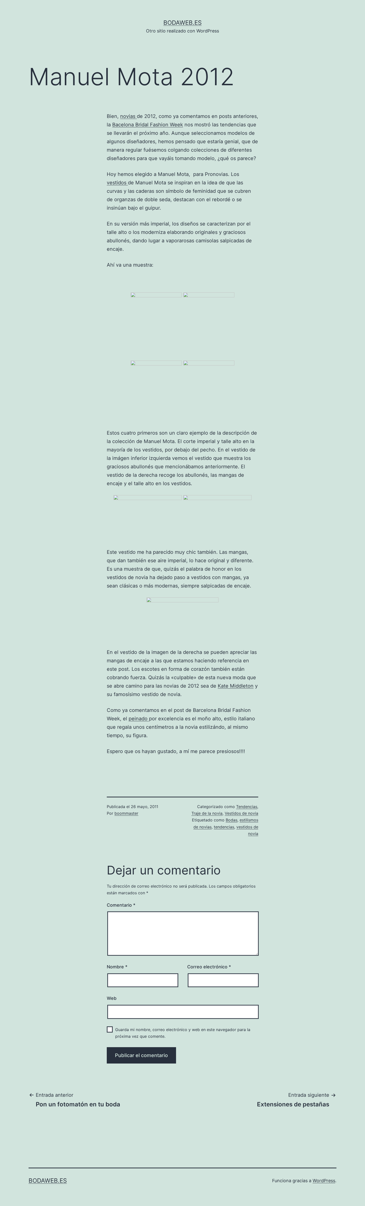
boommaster (126, 813)
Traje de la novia (206, 813)
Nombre (117, 966)
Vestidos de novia (241, 813)
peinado (139, 719)
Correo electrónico (209, 966)
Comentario (121, 905)
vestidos (117, 183)
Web (111, 998)
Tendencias (246, 806)
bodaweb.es (182, 22)
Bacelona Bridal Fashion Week (147, 125)
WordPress (324, 1180)
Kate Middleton (236, 686)
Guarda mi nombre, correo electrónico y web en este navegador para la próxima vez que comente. (182, 1033)
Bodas (231, 819)
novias (128, 116)
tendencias (224, 826)
